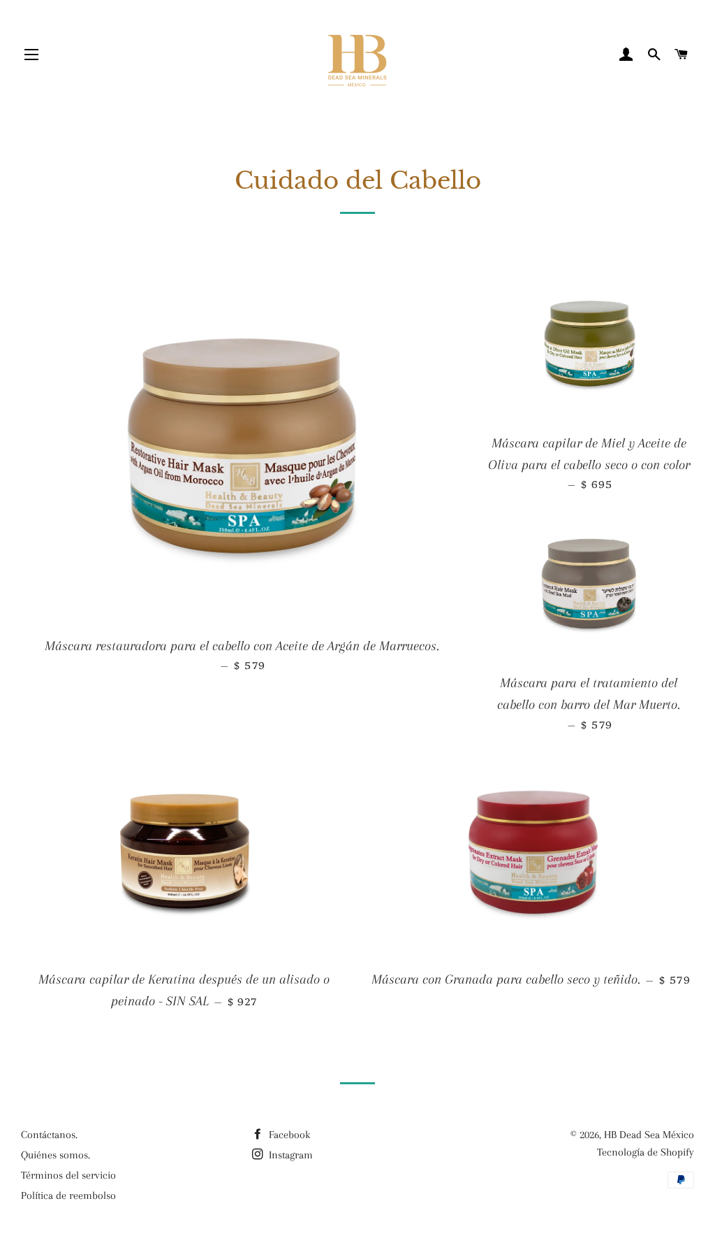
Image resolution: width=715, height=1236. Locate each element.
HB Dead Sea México (649, 1134)
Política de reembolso (68, 1195)
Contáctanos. (49, 1134)
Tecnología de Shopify (645, 1152)
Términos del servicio (68, 1175)
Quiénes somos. (55, 1155)
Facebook (288, 1134)
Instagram (289, 1155)
